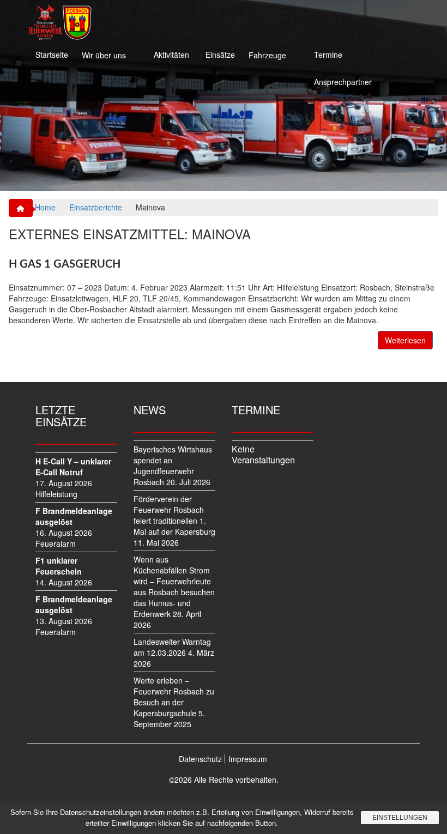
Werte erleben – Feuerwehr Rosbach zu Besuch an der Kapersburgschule (174, 696)
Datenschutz (200, 758)
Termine (328, 54)
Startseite (51, 54)
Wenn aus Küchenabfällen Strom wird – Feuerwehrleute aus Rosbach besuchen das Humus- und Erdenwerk (174, 586)
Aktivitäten (171, 54)
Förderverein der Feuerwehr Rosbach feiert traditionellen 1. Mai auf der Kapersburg (174, 515)
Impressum (247, 758)
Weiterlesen (405, 340)
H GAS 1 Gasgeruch (64, 264)
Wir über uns (104, 55)
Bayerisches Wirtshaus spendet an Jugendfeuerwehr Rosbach (173, 465)
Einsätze (220, 54)
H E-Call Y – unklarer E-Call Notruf (73, 467)
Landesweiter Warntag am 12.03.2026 (172, 647)
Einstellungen (399, 817)
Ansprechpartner (343, 81)
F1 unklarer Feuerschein (58, 566)
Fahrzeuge (267, 55)
